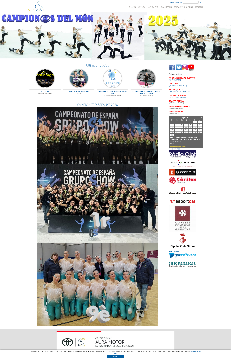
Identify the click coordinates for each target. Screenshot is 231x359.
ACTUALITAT (153, 7)
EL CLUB (132, 7)
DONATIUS (188, 7)
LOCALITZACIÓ (166, 7)
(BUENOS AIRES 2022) (178, 85)
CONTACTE (178, 7)
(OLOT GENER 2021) (177, 96)
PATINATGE (142, 7)
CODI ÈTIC (199, 7)
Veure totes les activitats (178, 146)
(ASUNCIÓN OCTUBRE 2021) (180, 91)
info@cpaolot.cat (176, 2)
